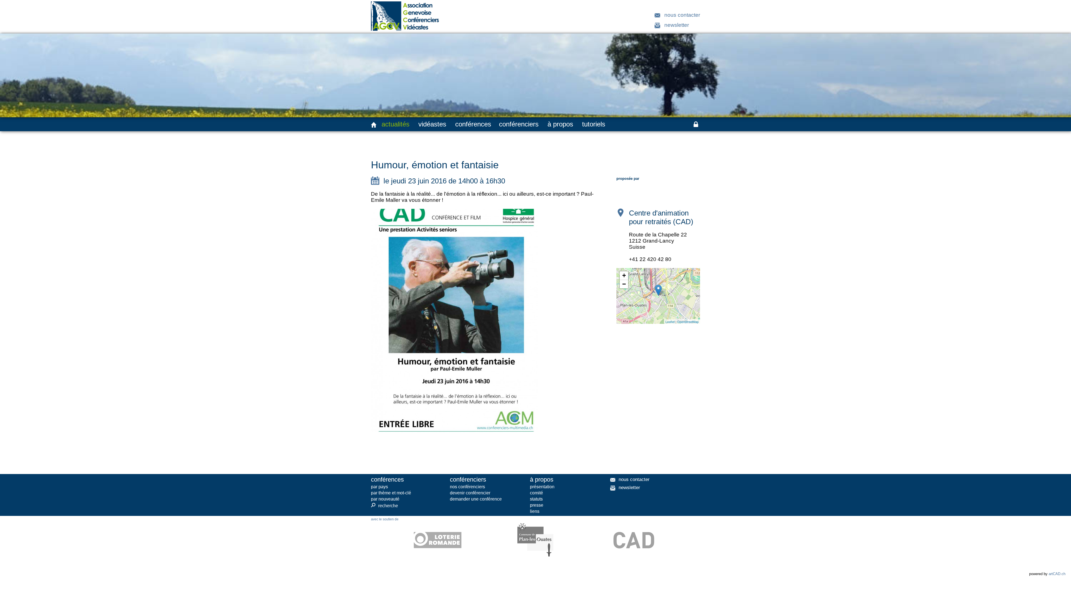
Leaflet (670, 321)
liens (534, 511)
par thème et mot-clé (391, 492)
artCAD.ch (1057, 574)
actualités (395, 124)
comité (536, 492)
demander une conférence (476, 499)
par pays (379, 486)
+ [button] (624, 275)
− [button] (624, 284)
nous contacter (682, 15)
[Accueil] (374, 125)
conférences (473, 124)
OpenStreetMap (688, 321)
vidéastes (432, 124)
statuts (536, 499)
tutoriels (593, 124)
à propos (560, 124)
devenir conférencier (470, 492)
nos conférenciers (467, 486)
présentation (542, 486)
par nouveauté (385, 499)
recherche (384, 505)
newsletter (676, 25)
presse (536, 505)
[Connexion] (696, 124)
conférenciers (519, 124)
